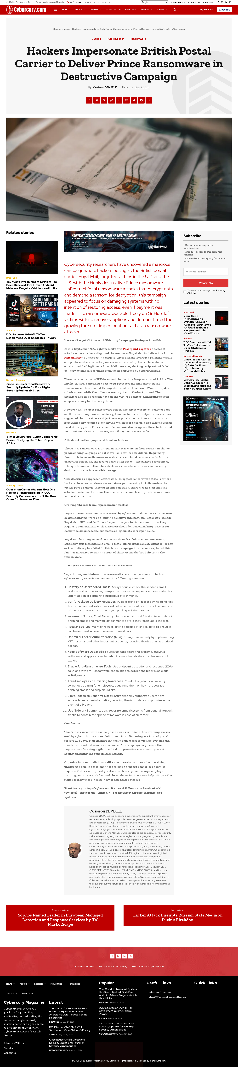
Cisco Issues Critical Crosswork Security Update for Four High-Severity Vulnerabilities (28, 387)
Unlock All (206, 282)
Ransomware (138, 39)
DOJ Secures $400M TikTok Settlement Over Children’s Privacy (31, 336)
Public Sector (115, 39)
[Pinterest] (104, 100)
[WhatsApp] (111, 100)
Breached (11, 278)
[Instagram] (222, 2)
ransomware (73, 357)
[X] (230, 2)
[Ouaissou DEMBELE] (76, 850)
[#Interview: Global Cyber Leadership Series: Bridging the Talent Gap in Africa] (32, 412)
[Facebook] (218, 2)
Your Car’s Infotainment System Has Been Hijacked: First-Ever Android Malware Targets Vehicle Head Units (31, 285)
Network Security (15, 380)
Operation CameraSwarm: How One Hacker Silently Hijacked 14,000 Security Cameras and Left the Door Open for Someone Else (31, 494)
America (10, 330)
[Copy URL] (149, 100)
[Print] (134, 100)
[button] (174, 9)
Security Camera (15, 485)
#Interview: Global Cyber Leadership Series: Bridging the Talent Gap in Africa (32, 440)
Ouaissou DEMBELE (105, 87)
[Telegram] (141, 100)
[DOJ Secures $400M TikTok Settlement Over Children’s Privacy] (32, 310)
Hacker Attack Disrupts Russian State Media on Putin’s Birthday (177, 917)
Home (56, 28)
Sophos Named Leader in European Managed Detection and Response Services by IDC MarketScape (60, 920)
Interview (11, 433)
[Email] (126, 100)
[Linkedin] (226, 2)
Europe (66, 28)
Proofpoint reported (137, 349)
